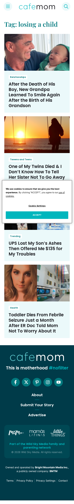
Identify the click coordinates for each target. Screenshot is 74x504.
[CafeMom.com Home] (37, 6)
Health (14, 307)
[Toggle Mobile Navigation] (8, 6)
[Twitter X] (26, 382)
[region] (37, 201)
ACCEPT (37, 215)
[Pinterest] (37, 382)
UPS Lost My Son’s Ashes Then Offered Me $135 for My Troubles (35, 248)
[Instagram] (47, 382)
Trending (15, 236)
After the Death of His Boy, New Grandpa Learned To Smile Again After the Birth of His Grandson (34, 95)
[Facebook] (15, 382)
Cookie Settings (37, 206)
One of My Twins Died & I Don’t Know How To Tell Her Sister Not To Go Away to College (37, 174)
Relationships (18, 77)
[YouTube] (58, 382)
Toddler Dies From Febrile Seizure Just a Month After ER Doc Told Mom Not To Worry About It (36, 323)
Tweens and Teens (21, 159)
